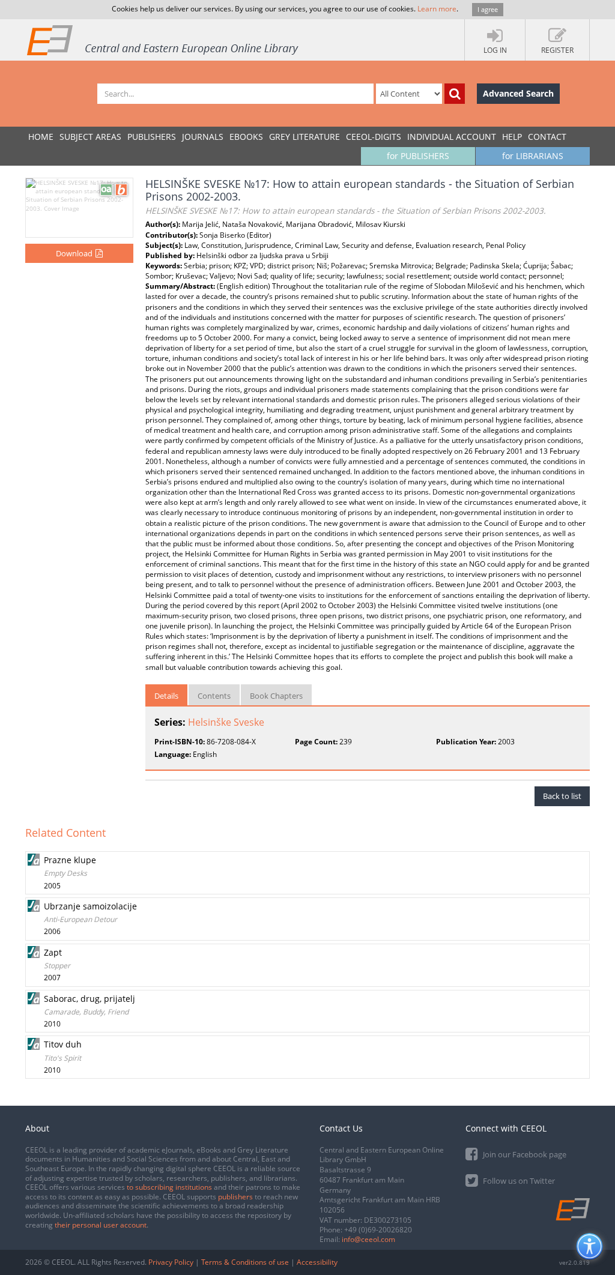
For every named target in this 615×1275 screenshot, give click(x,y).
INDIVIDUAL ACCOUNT (451, 136)
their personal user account (101, 1225)
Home (40, 136)
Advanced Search (518, 93)
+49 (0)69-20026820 (378, 1230)
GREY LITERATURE (304, 136)
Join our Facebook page (523, 1154)
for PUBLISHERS (418, 155)
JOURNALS (202, 136)
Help (512, 136)
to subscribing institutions (169, 1187)
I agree (487, 9)
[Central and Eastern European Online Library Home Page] (163, 39)
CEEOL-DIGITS (373, 136)
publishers (235, 1197)
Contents (214, 695)
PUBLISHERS (151, 136)
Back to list (562, 796)
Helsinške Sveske (226, 722)
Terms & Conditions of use (245, 1262)
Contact (547, 136)
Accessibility (317, 1262)
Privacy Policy (170, 1262)
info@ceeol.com (368, 1239)
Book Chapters (276, 695)
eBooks (246, 136)
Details (166, 695)
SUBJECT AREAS (90, 136)
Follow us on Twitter (518, 1180)
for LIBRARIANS (532, 155)
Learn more (436, 9)
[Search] (454, 93)
